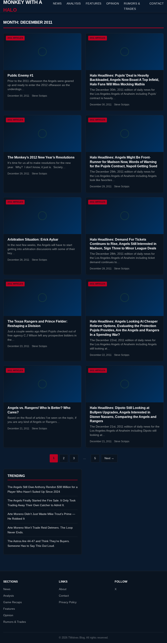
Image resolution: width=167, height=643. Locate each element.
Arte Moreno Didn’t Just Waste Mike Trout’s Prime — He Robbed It (41, 516)
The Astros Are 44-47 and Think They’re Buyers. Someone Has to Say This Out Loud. (39, 543)
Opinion (112, 3)
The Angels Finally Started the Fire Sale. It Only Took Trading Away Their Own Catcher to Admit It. (42, 503)
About (62, 589)
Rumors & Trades (132, 6)
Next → (109, 458)
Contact (156, 3)
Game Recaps (12, 602)
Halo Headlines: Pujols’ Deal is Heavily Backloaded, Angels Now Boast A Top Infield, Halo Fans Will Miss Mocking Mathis (124, 80)
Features (93, 3)
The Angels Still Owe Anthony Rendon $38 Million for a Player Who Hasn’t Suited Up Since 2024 (43, 489)
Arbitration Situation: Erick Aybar (33, 239)
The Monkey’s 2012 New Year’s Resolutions (41, 157)
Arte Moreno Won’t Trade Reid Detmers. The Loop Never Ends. (40, 530)
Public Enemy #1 (20, 75)
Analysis (74, 3)
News (57, 3)
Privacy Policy (68, 602)
